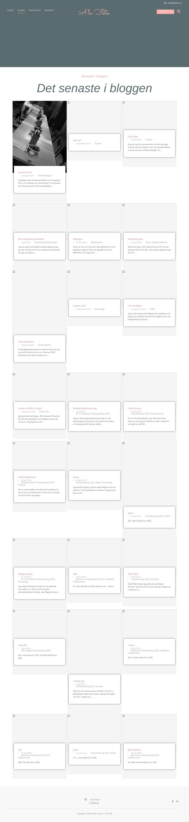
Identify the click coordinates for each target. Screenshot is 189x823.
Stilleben (109, 579)
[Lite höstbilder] (149, 288)
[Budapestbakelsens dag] (94, 391)
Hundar (99, 686)
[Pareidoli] (40, 628)
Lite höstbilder (135, 306)
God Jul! (77, 140)
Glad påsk (133, 136)
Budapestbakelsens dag (85, 408)
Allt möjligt (26, 650)
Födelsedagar (45, 175)
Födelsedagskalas (27, 477)
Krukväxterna (44, 345)
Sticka (76, 477)
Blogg (21, 10)
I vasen (131, 645)
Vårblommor (97, 242)
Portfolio (35, 10)
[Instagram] (177, 801)
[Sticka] (94, 460)
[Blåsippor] (94, 221)
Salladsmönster (135, 239)
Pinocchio (44, 411)
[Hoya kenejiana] (40, 306)
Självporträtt (51, 242)
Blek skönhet (134, 750)
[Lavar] (94, 732)
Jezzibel (155, 579)
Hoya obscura (135, 408)
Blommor (80, 579)
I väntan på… (79, 681)
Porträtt (21, 485)
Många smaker (25, 574)
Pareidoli (22, 645)
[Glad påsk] (149, 119)
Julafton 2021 (79, 306)
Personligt (39, 242)
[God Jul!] (94, 121)
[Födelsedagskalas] (40, 460)
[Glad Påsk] (149, 556)
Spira (130, 513)
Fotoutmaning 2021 (100, 413)
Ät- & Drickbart (83, 413)
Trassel (98, 143)
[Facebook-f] (173, 801)
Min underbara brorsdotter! (31, 239)
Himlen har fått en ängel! (30, 408)
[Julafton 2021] (94, 288)
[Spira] (149, 477)
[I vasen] (149, 628)
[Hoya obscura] (149, 391)
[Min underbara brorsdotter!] (40, 221)
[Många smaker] (40, 556)
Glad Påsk (133, 574)
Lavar (75, 750)
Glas (75, 574)
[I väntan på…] (94, 645)
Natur (148, 242)
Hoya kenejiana (26, 342)
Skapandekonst (159, 242)
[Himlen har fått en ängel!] (40, 391)
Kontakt (49, 10)
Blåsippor (77, 239)
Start (10, 10)
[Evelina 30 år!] (40, 137)
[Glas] (94, 556)
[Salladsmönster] (149, 221)
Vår (20, 750)
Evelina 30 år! (25, 172)
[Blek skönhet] (149, 732)
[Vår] (40, 732)
